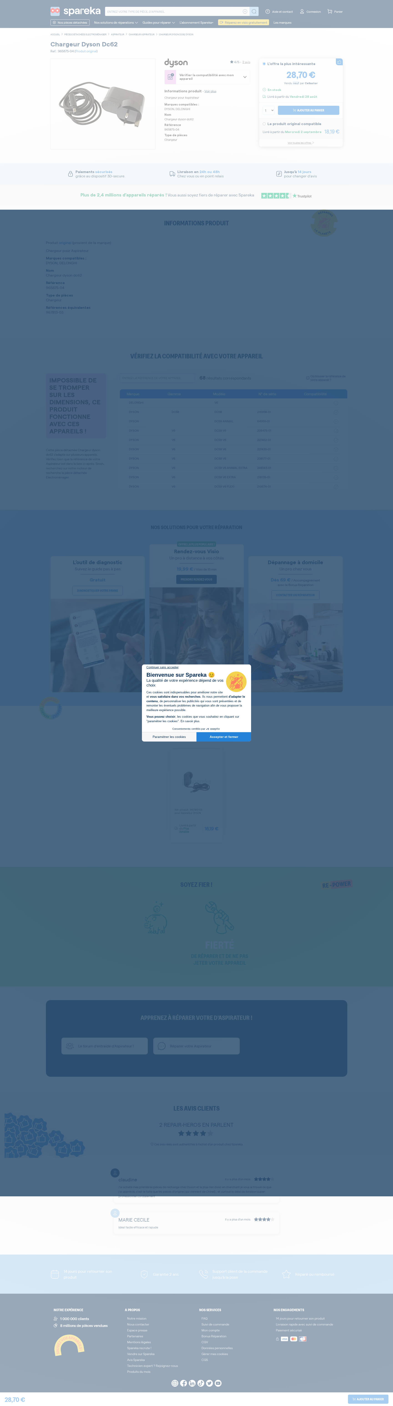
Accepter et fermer (224, 737)
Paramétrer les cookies (169, 737)
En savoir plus (190, 721)
